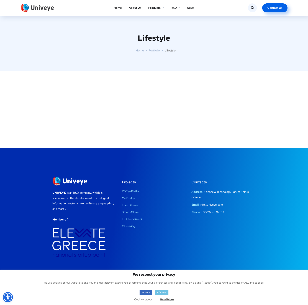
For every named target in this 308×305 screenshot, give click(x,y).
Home (118, 8)
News (190, 8)
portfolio (154, 50)
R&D (174, 8)
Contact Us (274, 8)
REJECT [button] (146, 292)
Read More (167, 299)
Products (154, 8)
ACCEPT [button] (161, 292)
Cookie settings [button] (143, 299)
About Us (135, 8)
